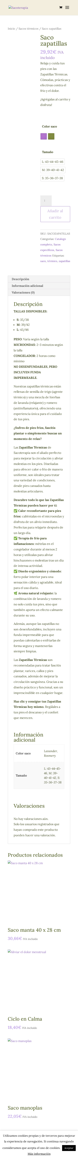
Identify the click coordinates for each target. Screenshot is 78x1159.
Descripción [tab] (20, 279)
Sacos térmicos (28, 28)
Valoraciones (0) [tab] (23, 292)
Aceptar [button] (68, 1148)
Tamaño (47, 152)
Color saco (49, 126)
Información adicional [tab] (27, 286)
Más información (39, 1154)
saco (43, 261)
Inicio (11, 28)
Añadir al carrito (55, 214)
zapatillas (64, 261)
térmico (52, 261)
